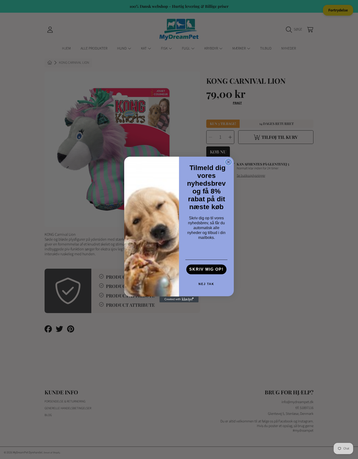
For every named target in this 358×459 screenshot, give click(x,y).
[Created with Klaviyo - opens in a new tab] (179, 299)
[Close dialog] (228, 162)
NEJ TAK (206, 284)
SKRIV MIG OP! (206, 269)
